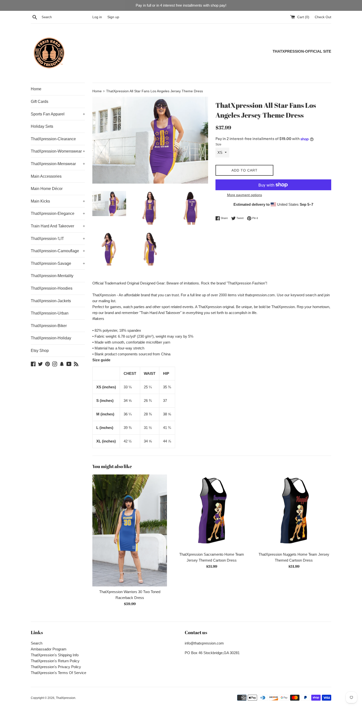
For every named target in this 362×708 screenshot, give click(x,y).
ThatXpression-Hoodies (51, 288)
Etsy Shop (40, 350)
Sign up (113, 17)
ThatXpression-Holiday (51, 338)
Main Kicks (58, 201)
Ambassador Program (48, 649)
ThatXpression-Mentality (52, 276)
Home (36, 89)
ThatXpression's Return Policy (55, 661)
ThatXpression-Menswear (58, 164)
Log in (97, 17)
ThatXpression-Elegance (58, 213)
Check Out (323, 17)
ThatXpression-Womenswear (58, 151)
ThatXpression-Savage (58, 263)
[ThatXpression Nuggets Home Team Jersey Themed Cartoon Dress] (294, 511)
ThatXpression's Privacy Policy (56, 667)
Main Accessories (46, 176)
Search (36, 643)
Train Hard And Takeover (58, 226)
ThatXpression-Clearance (53, 139)
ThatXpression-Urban (49, 313)
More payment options (244, 195)
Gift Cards (39, 101)
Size (218, 144)
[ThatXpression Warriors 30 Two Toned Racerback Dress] (129, 530)
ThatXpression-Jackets (51, 301)
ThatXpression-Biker (49, 326)
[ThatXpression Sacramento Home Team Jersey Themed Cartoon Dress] (211, 511)
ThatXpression (65, 698)
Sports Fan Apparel (58, 114)
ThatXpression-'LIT (58, 238)
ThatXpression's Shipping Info (55, 655)
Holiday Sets (42, 126)
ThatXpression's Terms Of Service (58, 673)
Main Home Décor (47, 189)
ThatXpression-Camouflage (58, 251)
